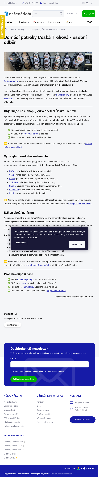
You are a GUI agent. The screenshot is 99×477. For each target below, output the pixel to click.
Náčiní (12, 171)
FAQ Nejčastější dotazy (13, 418)
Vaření (12, 175)
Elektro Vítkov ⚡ (11, 458)
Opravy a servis (43, 410)
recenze (24, 283)
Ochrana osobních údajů (14, 426)
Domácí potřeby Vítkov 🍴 (14, 450)
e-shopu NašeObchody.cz (79, 203)
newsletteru (29, 287)
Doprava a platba (11, 406)
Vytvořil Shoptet (69, 468)
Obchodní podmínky (12, 422)
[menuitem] (10, 22)
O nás (39, 406)
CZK (87, 3)
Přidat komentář (12, 325)
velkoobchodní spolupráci (37, 265)
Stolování (13, 182)
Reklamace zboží (10, 414)
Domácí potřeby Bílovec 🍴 (14, 442)
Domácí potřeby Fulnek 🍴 (14, 446)
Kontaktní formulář (82, 419)
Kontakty (40, 402)
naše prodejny (62, 95)
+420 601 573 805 (82, 408)
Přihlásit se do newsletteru (23, 379)
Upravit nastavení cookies (62, 474)
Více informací (31, 237)
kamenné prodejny (25, 279)
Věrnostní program (44, 418)
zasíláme (8, 98)
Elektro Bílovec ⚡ (11, 454)
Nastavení (21, 242)
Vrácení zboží (9, 410)
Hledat (60, 14)
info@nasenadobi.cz (83, 402)
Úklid (11, 193)
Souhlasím (77, 244)
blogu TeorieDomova (56, 290)
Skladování (14, 189)
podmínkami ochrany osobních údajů (49, 371)
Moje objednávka (11, 3)
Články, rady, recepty (45, 422)
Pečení (12, 178)
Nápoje (12, 186)
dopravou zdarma (30, 134)
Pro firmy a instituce (45, 414)
